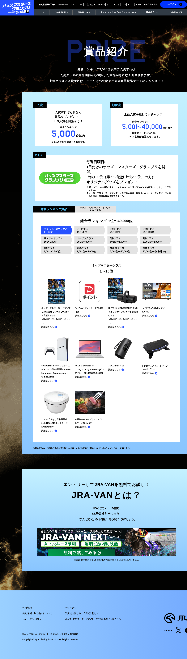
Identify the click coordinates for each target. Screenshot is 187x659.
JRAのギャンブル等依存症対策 (64, 634)
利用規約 (27, 607)
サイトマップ (71, 607)
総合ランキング (54, 209)
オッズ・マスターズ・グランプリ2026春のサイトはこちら (93, 619)
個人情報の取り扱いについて (37, 613)
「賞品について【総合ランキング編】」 (104, 448)
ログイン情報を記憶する (146, 4)
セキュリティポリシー (33, 619)
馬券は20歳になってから (33, 634)
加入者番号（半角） (47, 4)
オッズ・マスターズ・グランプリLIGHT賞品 (95, 208)
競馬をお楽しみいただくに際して (82, 613)
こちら (118, 187)
